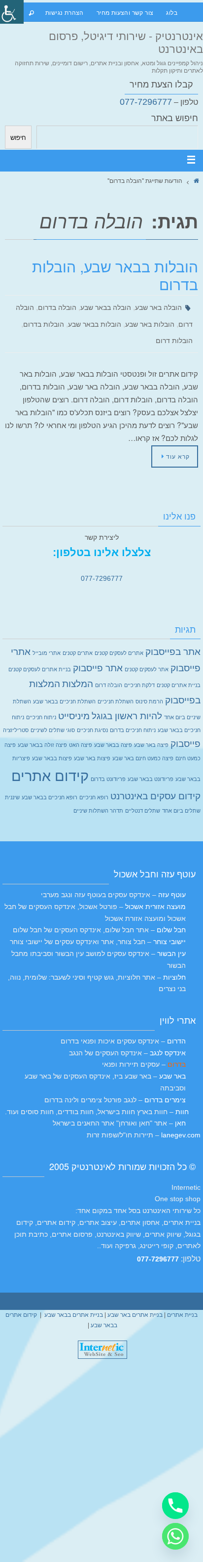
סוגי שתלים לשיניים (53, 718)
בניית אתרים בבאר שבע (73, 1303)
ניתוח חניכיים (41, 705)
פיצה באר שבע (151, 733)
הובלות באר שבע (149, 320)
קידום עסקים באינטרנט (155, 784)
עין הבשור (171, 942)
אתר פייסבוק (98, 656)
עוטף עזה (172, 883)
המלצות (77, 672)
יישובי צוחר (169, 930)
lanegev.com (181, 1123)
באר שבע (172, 1064)
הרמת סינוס (149, 690)
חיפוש (18, 137)
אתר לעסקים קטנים (147, 657)
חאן (179, 1111)
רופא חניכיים (93, 785)
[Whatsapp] (175, 1536)
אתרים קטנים (78, 641)
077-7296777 (146, 102)
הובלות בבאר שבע (94, 320)
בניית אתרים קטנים (179, 673)
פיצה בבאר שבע (113, 733)
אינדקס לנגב (168, 1041)
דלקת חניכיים (139, 673)
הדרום (176, 1029)
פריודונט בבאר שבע (150, 767)
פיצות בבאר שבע (52, 746)
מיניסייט (74, 704)
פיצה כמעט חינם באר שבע (142, 746)
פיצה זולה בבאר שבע (42, 733)
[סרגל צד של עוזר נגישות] (12, 12)
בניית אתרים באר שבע (135, 1303)
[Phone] (175, 1505)
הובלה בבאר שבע (105, 306)
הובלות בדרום (43, 320)
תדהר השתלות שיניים (98, 799)
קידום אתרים (50, 764)
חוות (181, 1100)
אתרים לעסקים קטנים (119, 641)
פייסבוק (185, 732)
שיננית (12, 785)
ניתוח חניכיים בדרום (133, 718)
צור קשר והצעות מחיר (125, 12)
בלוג (171, 12)
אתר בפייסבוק (173, 640)
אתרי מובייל (47, 641)
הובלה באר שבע (158, 306)
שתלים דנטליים (142, 799)
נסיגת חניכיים (92, 718)
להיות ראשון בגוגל (127, 704)
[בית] (196, 180)
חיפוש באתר (174, 118)
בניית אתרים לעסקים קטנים (39, 657)
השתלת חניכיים (116, 690)
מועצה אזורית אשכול (155, 895)
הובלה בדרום (57, 306)
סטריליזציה (16, 718)
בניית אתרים (182, 1303)
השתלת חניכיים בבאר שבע (64, 690)
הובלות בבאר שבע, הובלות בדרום (115, 275)
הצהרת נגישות (64, 12)
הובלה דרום (108, 673)
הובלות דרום (174, 334)
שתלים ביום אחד (181, 799)
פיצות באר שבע (92, 746)
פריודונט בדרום (108, 767)
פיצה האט (80, 733)
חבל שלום (171, 918)
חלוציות (174, 965)
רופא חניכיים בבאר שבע (49, 785)
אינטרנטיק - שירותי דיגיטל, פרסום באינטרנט (126, 42)
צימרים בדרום (165, 1088)
